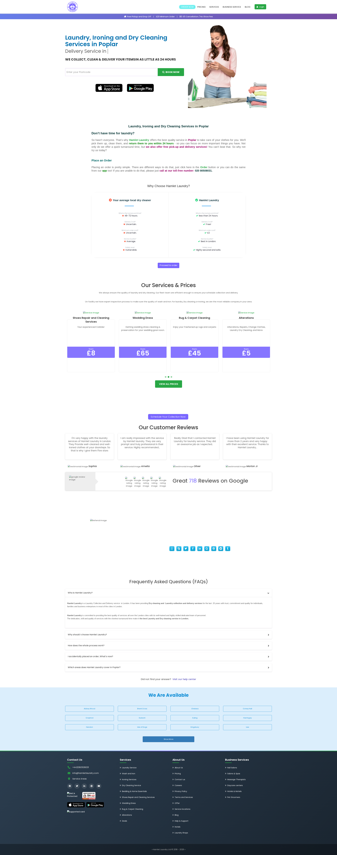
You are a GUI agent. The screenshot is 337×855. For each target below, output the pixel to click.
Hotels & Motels (234, 782)
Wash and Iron (128, 764)
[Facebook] (69, 777)
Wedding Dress (129, 794)
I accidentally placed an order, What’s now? (90, 647)
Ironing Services (129, 770)
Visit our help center (184, 670)
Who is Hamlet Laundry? (80, 583)
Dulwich (142, 709)
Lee (247, 718)
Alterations (127, 806)
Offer (177, 794)
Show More (168, 730)
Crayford (89, 709)
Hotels (177, 817)
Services (214, 7)
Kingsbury (195, 718)
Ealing (194, 709)
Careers (178, 776)
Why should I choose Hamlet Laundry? (87, 625)
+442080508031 (80, 758)
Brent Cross (142, 699)
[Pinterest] (91, 777)
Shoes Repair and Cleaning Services (138, 788)
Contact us (180, 770)
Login (261, 6)
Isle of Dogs (142, 718)
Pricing (201, 7)
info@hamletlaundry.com (85, 764)
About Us (179, 758)
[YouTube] (98, 777)
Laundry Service (129, 758)
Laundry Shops (181, 823)
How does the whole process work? (86, 636)
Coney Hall (247, 699)
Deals (124, 812)
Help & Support (181, 812)
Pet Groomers (233, 788)
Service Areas (79, 769)
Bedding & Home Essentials (134, 782)
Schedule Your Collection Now (168, 407)
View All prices (168, 375)
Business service (232, 7)
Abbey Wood (89, 699)
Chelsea (195, 699)
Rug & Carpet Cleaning (132, 800)
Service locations (182, 800)
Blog (247, 7)
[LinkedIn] (84, 777)
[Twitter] (77, 777)
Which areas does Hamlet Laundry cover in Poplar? (94, 658)
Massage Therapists (236, 770)
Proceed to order (168, 256)
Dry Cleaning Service (131, 776)
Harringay (247, 709)
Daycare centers (235, 776)
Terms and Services (184, 788)
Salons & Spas (233, 764)
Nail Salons (232, 758)
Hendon (89, 718)
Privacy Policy (181, 782)
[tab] (168, 584)
